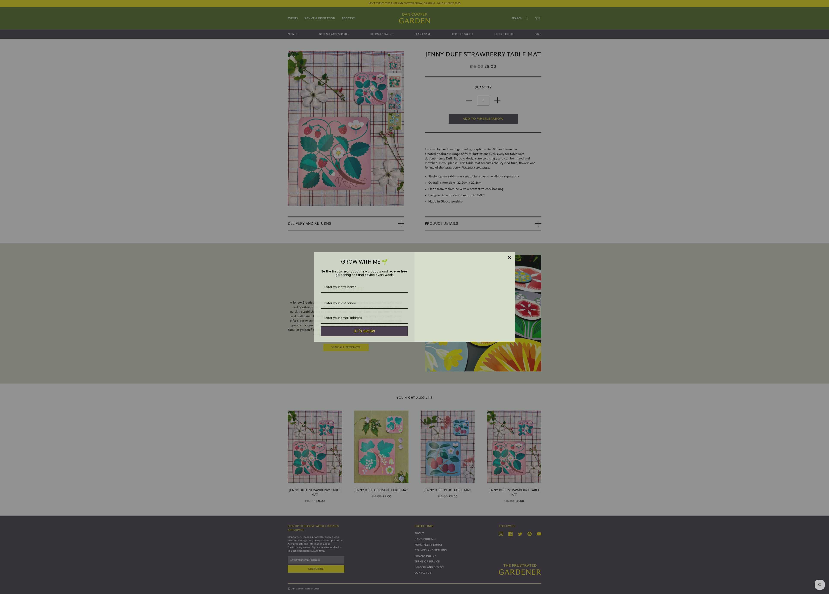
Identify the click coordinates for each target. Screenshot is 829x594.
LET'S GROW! (364, 331)
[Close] (510, 257)
